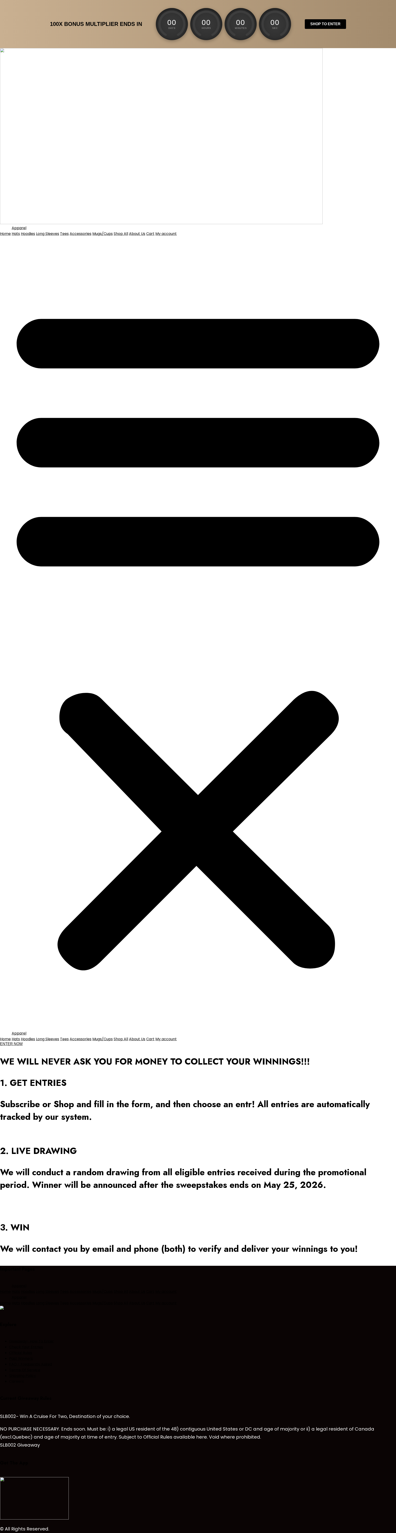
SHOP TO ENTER (325, 24)
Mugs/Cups (102, 233)
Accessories (80, 233)
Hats (16, 233)
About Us (137, 233)
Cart (150, 233)
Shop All (121, 233)
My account (166, 233)
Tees (64, 233)
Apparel (19, 228)
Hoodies (28, 233)
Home (5, 233)
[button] (198, 633)
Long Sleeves (47, 233)
